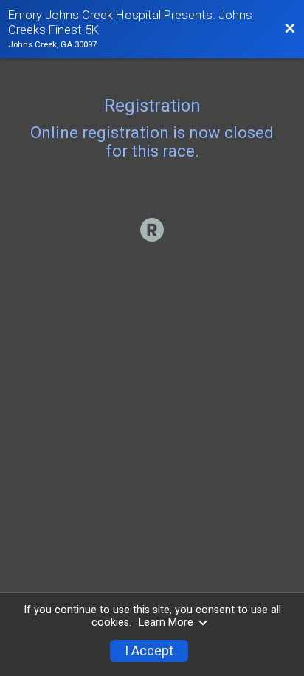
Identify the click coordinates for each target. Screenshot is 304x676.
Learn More (166, 622)
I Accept (149, 650)
